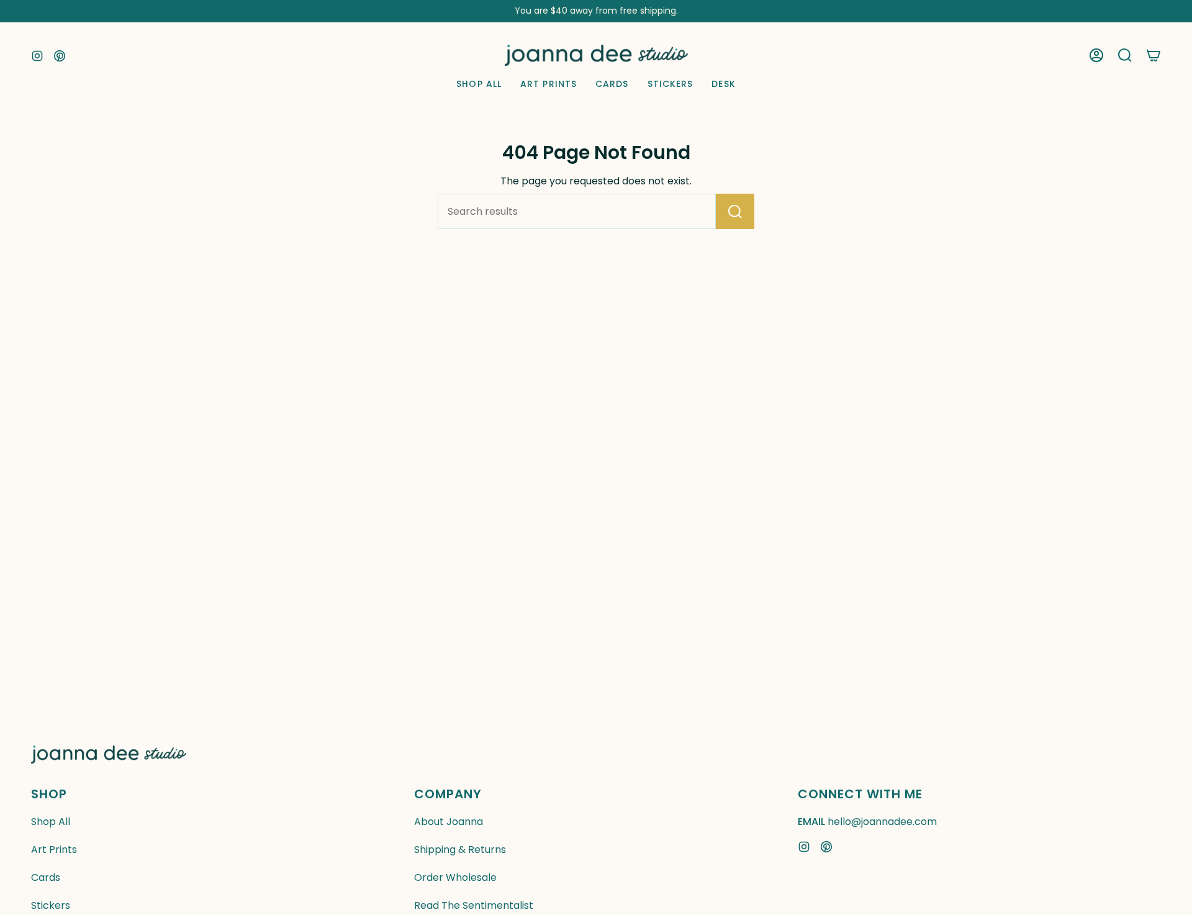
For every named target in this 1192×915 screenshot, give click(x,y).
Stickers (50, 905)
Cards (45, 877)
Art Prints (54, 849)
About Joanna (448, 821)
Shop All (50, 821)
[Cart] (1153, 55)
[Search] (735, 211)
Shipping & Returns (460, 849)
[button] (1125, 55)
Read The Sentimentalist (473, 905)
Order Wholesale (455, 877)
